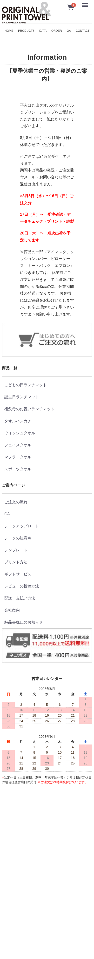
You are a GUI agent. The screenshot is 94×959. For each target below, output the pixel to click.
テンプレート (15, 550)
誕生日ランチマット (21, 397)
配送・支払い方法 (19, 598)
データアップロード (21, 526)
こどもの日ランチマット (25, 385)
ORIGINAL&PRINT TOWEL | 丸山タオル (26, 13)
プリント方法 (15, 562)
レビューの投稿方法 (21, 586)
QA (7, 514)
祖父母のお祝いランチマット (29, 409)
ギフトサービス (17, 574)
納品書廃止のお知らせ (23, 622)
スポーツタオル (17, 469)
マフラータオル (17, 457)
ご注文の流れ (15, 502)
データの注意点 (17, 538)
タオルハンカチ (17, 421)
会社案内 (12, 610)
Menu (85, 3)
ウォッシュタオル (19, 433)
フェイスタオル (17, 445)
